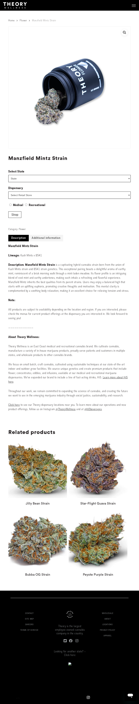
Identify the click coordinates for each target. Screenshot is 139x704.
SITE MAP (29, 619)
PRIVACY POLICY (107, 630)
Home (11, 20)
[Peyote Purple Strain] (98, 539)
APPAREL (108, 636)
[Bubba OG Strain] (37, 539)
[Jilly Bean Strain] (37, 469)
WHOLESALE (107, 613)
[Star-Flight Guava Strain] (98, 469)
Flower (23, 20)
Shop (14, 214)
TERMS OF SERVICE (29, 630)
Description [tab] (18, 238)
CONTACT (29, 613)
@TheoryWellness (66, 409)
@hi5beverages (93, 409)
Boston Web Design (10, 698)
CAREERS (29, 625)
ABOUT (107, 619)
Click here (14, 405)
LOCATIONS (107, 625)
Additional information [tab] (46, 238)
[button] (134, 5)
